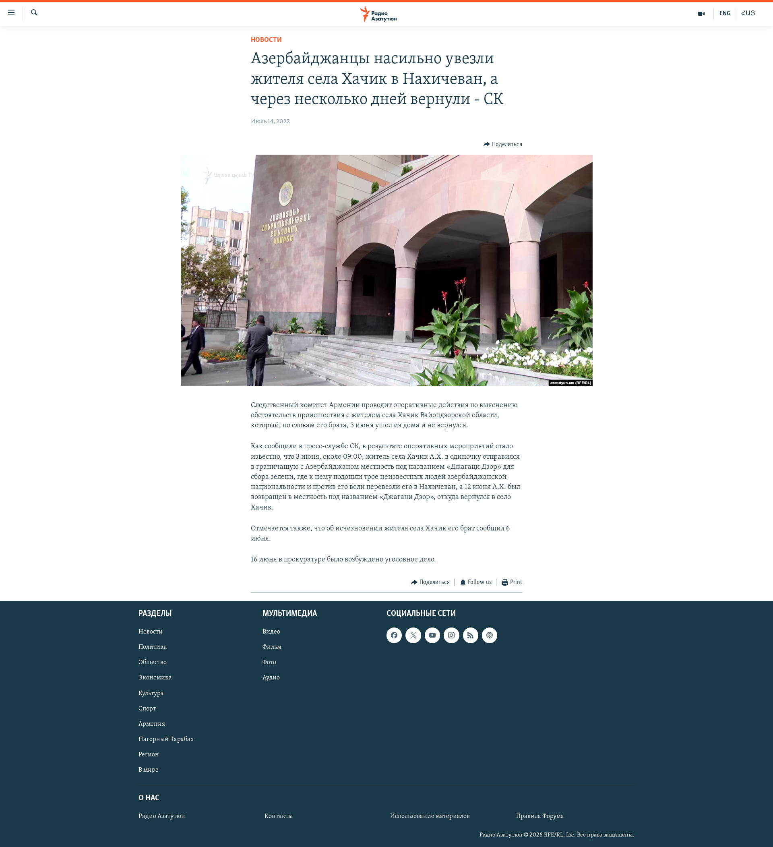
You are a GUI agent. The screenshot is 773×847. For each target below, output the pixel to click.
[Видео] (701, 13)
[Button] (503, 144)
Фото (269, 662)
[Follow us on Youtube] (432, 635)
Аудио (271, 678)
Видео (271, 632)
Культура (151, 693)
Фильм (271, 647)
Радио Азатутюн (161, 816)
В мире (148, 770)
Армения (151, 724)
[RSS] (470, 635)
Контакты (279, 816)
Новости (266, 40)
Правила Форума (540, 816)
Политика (152, 647)
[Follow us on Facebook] (394, 635)
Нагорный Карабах (166, 739)
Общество (152, 662)
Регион (148, 755)
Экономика (155, 678)
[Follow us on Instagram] (451, 635)
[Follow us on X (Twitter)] (413, 635)
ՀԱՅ (748, 13)
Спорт (147, 708)
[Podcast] (489, 635)
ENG (724, 13)
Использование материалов (430, 816)
